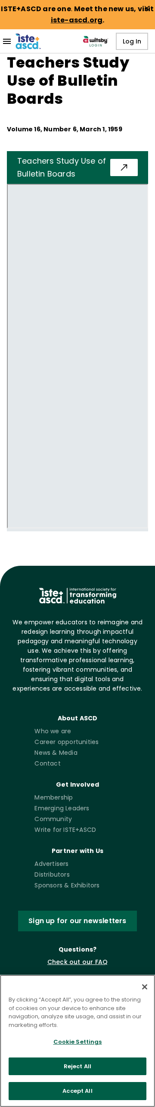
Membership (53, 797)
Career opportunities (66, 742)
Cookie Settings (77, 1042)
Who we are (52, 731)
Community (53, 819)
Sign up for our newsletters (77, 921)
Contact (47, 763)
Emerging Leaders (61, 808)
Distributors (51, 874)
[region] (77, 1041)
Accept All (77, 1091)
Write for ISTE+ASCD (65, 829)
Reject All (77, 1066)
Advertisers (51, 863)
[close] (147, 8)
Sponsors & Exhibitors (66, 885)
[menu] (7, 41)
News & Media (55, 752)
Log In (132, 41)
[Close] (144, 986)
